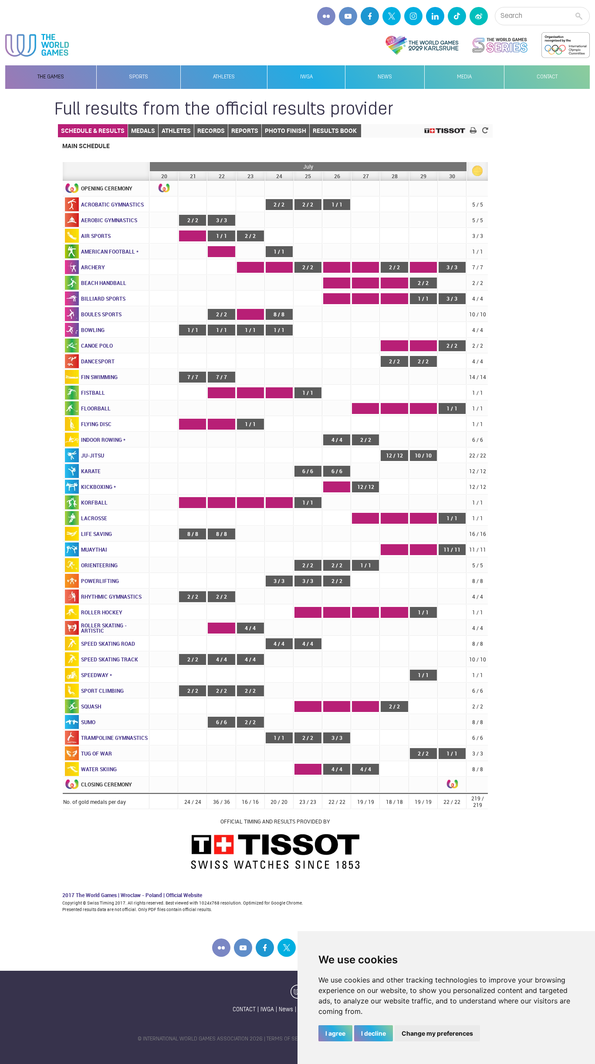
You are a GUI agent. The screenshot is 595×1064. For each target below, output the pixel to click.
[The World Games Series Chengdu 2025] (500, 45)
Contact (547, 77)
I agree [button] (335, 1033)
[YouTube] (348, 16)
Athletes (224, 77)
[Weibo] (479, 16)
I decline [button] (373, 1033)
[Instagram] (413, 16)
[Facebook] (370, 16)
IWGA (306, 77)
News (385, 77)
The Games (50, 77)
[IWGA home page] (37, 45)
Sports (138, 77)
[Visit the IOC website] (565, 45)
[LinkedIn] (435, 16)
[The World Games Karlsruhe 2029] (422, 45)
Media (464, 77)
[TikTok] (457, 16)
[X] (391, 16)
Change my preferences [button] (437, 1033)
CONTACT (244, 1010)
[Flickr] (326, 16)
